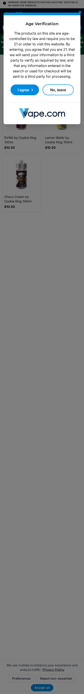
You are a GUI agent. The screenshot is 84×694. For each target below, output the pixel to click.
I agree (23, 90)
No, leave (58, 90)
